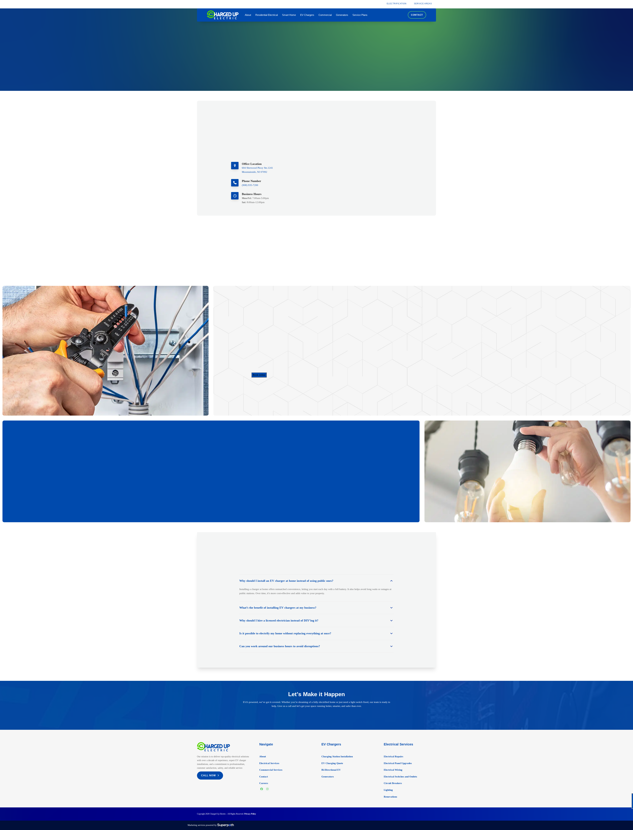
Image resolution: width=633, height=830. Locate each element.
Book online (259, 375)
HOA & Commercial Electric (271, 363)
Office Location (252, 164)
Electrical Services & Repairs (271, 359)
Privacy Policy (250, 814)
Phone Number (251, 181)
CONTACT (417, 15)
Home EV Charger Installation (271, 350)
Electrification (262, 367)
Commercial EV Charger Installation (275, 354)
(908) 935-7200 (250, 185)
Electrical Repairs (393, 756)
